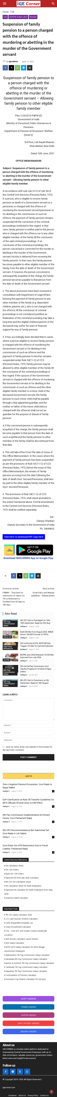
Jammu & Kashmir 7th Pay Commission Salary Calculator (29, 963)
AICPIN (6, 660)
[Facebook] (5, 67)
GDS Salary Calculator (14, 943)
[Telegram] (23, 67)
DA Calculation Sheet (14, 865)
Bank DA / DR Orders (14, 873)
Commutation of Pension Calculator (20, 975)
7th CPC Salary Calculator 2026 (18, 914)
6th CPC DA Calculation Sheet (18, 881)
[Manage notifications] (51, 1092)
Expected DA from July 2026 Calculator (22, 877)
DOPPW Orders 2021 (18, 17)
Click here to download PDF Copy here (23, 536)
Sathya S (23, 626)
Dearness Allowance (8, 647)
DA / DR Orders (12, 869)
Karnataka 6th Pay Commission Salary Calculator (26, 959)
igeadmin (13, 61)
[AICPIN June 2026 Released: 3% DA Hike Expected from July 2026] (10, 658)
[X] (11, 67)
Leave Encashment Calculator (18, 927)
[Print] (29, 67)
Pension (33, 17)
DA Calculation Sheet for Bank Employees (23, 885)
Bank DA (7, 637)
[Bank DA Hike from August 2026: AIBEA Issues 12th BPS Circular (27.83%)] (10, 635)
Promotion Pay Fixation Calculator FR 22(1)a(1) (25, 979)
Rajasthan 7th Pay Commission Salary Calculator (26, 971)
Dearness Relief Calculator (16, 898)
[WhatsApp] (17, 67)
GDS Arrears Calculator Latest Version (21, 939)
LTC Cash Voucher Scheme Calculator (21, 918)
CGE (12, 11)
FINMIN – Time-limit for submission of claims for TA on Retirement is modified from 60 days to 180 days (14, 598)
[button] (4, 3)
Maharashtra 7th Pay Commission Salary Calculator (27, 955)
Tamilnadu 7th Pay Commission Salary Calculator (26, 967)
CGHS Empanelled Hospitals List (19, 923)
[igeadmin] (4, 61)
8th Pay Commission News (9, 623)
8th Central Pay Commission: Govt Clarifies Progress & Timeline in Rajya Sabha (35, 669)
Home (6, 11)
